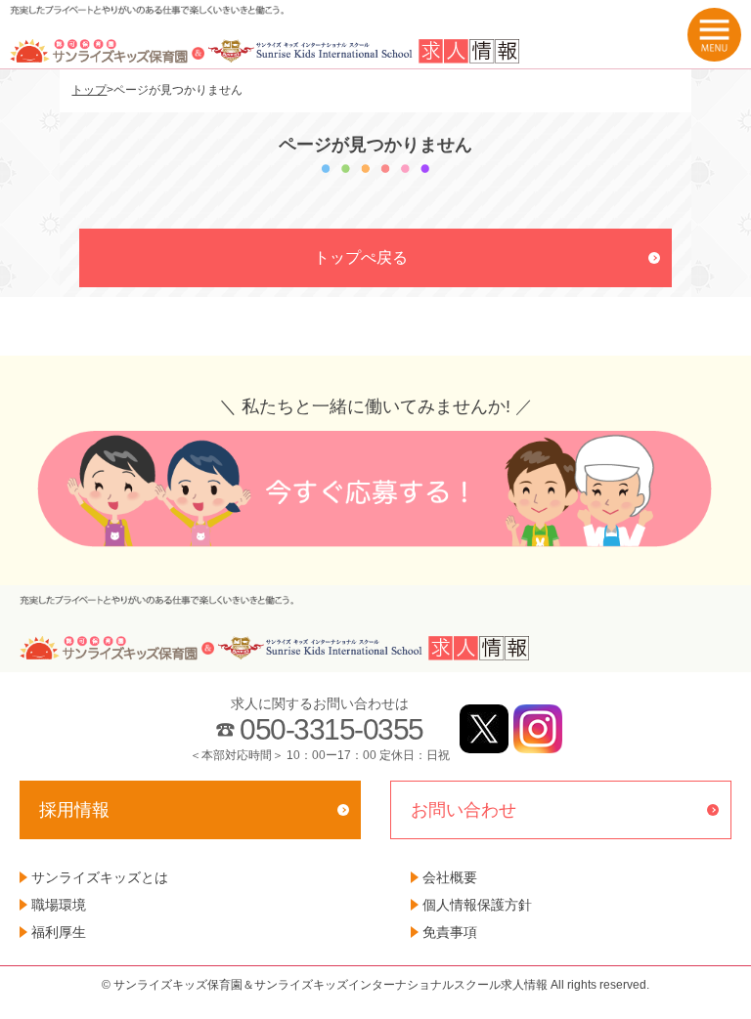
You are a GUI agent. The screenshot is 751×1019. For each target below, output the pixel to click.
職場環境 (58, 905)
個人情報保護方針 (477, 905)
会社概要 (449, 877)
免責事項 (449, 932)
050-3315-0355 (331, 729)
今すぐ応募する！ (375, 489)
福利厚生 (58, 932)
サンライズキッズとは (99, 877)
